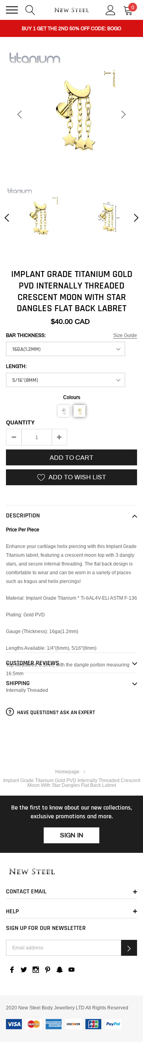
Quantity (20, 422)
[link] (37, 217)
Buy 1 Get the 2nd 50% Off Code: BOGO (71, 28)
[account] (111, 9)
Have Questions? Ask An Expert (55, 712)
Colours (71, 397)
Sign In (71, 835)
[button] (64, 411)
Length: (16, 366)
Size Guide (125, 335)
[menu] (12, 10)
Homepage (67, 772)
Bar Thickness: (26, 335)
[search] (30, 9)
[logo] (71, 10)
